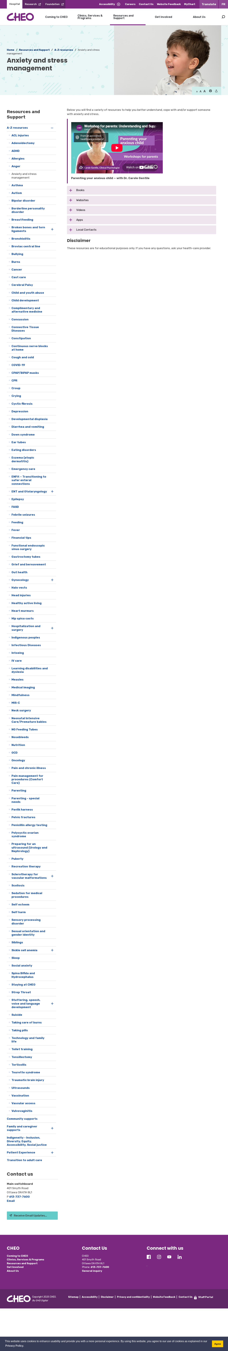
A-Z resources (63, 49)
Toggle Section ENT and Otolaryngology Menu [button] (52, 491)
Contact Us (146, 4)
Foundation (52, 4)
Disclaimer (107, 1297)
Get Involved (163, 17)
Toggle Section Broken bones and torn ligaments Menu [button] (52, 229)
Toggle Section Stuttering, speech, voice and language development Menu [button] (52, 1003)
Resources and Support (123, 17)
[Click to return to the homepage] (20, 17)
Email (11, 1200)
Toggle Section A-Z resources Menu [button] (52, 127)
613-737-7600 (19, 1196)
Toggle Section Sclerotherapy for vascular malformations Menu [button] (52, 876)
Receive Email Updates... (30, 1215)
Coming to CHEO (56, 17)
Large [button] (200, 91)
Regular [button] (197, 91)
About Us (199, 17)
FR (223, 4)
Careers (130, 4)
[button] (210, 91)
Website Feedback (169, 4)
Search (223, 17)
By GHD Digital (40, 1300)
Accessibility (107, 4)
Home (10, 49)
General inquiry (92, 1270)
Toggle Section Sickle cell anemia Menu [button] (52, 950)
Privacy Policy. (14, 1345)
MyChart (189, 4)
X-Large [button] (204, 91)
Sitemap (73, 1297)
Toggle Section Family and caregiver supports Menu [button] (52, 1128)
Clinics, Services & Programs (90, 17)
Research (31, 4)
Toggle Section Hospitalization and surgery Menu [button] (52, 628)
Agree (217, 1343)
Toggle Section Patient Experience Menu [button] (52, 1152)
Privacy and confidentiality (133, 1297)
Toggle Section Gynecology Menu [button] (52, 580)
